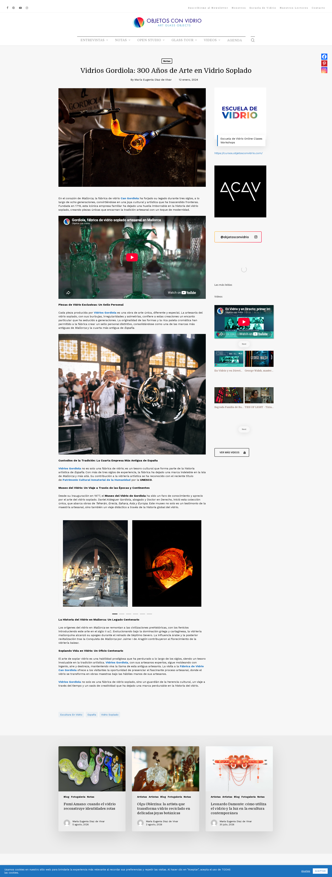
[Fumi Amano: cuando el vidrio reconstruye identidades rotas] (92, 788)
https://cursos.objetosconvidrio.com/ (238, 153)
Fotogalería (78, 796)
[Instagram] (324, 70)
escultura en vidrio (71, 714)
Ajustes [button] (305, 871)
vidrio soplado (109, 714)
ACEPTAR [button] (320, 871)
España (91, 714)
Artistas (142, 796)
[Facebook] (324, 57)
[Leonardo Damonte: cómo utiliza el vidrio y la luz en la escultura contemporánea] (239, 788)
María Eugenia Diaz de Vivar (153, 79)
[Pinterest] (324, 63)
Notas (166, 61)
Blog (66, 796)
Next (244, 344)
